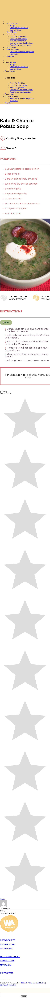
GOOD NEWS (6, 948)
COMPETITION (7, 961)
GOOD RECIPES (7, 940)
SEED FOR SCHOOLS (10, 957)
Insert (24, 997)
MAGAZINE (5, 965)
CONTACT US (6, 973)
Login (2, 899)
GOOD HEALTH (7, 944)
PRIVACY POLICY (8, 985)
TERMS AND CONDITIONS (33, 983)
